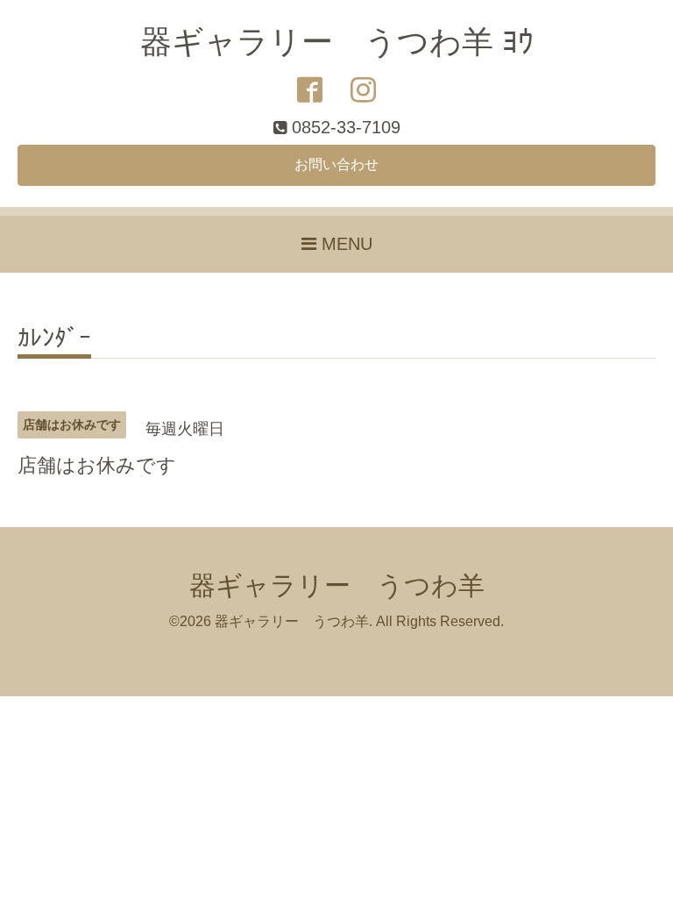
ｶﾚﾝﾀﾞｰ (54, 339)
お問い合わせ (336, 164)
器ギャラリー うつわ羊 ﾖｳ (337, 42)
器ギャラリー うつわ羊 (337, 585)
